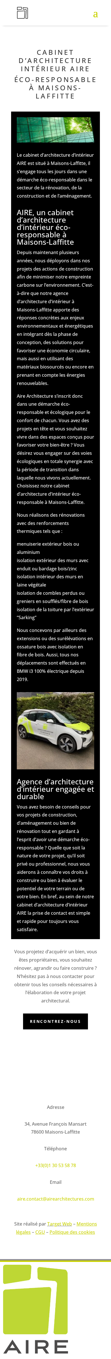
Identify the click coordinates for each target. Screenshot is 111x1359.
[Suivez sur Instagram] (15, 1079)
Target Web (59, 1224)
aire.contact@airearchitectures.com (55, 1199)
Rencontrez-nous (55, 1021)
